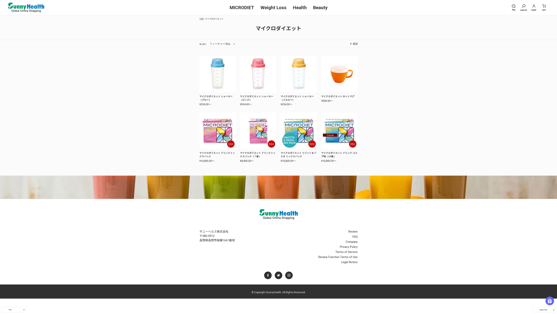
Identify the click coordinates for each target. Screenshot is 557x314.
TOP (201, 19)
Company (352, 241)
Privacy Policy (349, 247)
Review (353, 231)
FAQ (355, 236)
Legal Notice (349, 262)
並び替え (202, 44)
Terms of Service (346, 252)
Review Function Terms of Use (338, 257)
